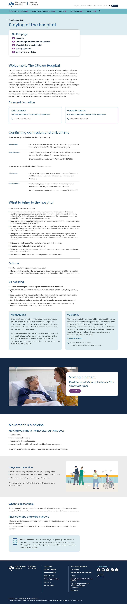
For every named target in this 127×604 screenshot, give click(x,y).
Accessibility (75, 569)
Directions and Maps (86, 6)
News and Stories (50, 573)
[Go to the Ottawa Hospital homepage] (23, 4)
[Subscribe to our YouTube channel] (103, 569)
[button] (18, 11)
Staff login (74, 590)
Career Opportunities (51, 579)
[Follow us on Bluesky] (116, 569)
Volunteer (47, 582)
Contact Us (107, 6)
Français (76, 6)
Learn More (75, 391)
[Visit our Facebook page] (98, 569)
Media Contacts (49, 576)
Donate (114, 6)
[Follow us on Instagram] (112, 569)
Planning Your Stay (16, 20)
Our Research (98, 6)
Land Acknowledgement (79, 566)
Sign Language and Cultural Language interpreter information (80, 585)
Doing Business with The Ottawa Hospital (81, 580)
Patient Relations (50, 569)
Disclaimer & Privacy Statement (81, 573)
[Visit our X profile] (107, 569)
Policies (73, 576)
